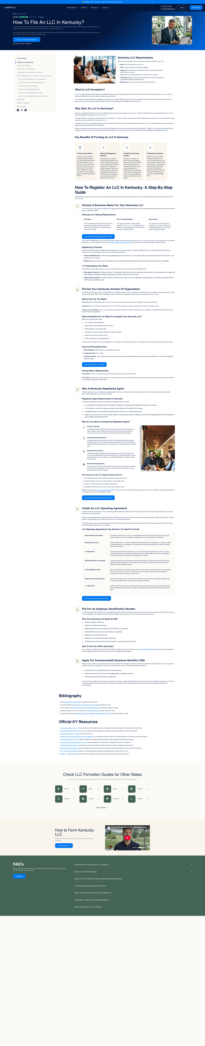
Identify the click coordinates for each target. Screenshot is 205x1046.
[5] (166, 130)
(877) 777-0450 (167, 6)
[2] (154, 82)
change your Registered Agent (105, 490)
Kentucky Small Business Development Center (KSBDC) (77, 736)
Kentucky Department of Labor (69, 739)
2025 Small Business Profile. (72, 702)
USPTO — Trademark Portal (69, 754)
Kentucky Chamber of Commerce (70, 745)
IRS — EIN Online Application (69, 751)
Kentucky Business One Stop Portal (71, 731)
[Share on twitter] (21, 110)
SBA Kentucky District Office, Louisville (72, 748)
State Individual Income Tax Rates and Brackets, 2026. (85, 708)
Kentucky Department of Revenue (70, 734)
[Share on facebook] (25, 110)
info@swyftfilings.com (169, 9)
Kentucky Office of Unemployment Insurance (73, 742)
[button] (66, 789)
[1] (63, 28)
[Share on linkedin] (18, 110)
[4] (105, 120)
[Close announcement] (152, 1)
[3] (106, 115)
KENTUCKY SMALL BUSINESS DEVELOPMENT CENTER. (94, 713)
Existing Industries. (92, 711)
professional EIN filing (147, 649)
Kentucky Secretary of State (69, 728)
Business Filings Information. (85, 705)
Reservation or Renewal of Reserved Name (120, 242)
